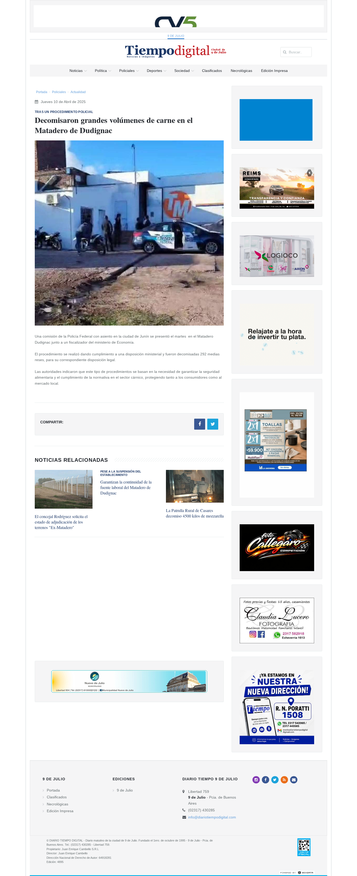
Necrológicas (57, 804)
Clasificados (57, 797)
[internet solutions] (296, 872)
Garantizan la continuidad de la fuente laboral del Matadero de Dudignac (126, 487)
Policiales (59, 92)
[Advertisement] (129, 604)
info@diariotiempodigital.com (212, 817)
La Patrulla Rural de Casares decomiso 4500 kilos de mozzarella (195, 513)
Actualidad (78, 92)
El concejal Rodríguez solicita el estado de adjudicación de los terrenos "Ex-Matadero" (61, 522)
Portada (41, 92)
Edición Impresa (60, 811)
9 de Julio (176, 35)
